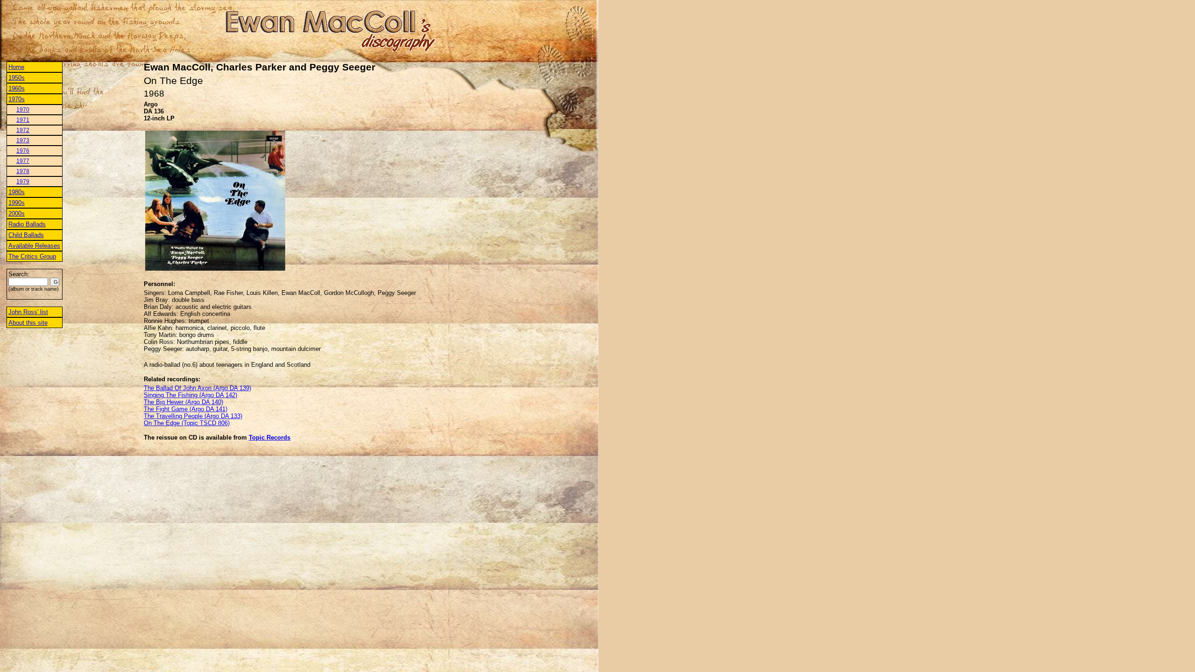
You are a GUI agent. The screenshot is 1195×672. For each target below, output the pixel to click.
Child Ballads (26, 234)
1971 (22, 120)
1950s (16, 77)
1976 (22, 150)
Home (16, 66)
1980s (16, 192)
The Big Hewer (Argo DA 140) (183, 402)
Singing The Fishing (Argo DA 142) (190, 395)
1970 (22, 109)
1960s (16, 88)
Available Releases (34, 245)
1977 (22, 161)
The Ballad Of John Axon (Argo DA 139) (197, 388)
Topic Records (269, 437)
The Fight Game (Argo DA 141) (185, 409)
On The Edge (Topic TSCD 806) (187, 423)
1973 (22, 140)
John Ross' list (28, 311)
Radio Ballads (27, 224)
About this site (28, 322)
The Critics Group (32, 256)
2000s (16, 213)
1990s (16, 202)
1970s (16, 99)
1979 (22, 181)
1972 (22, 130)
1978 (22, 171)
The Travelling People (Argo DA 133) (193, 416)
